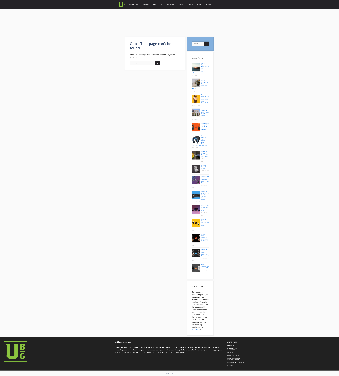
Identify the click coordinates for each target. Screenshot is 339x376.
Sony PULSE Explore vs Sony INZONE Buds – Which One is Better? (205, 222)
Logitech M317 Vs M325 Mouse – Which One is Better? (205, 154)
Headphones (158, 4)
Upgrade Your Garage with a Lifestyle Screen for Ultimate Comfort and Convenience (205, 113)
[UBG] (122, 4)
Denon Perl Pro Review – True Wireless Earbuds (205, 208)
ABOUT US (231, 345)
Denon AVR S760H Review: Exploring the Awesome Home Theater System (205, 195)
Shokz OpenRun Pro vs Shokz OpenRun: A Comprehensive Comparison (205, 180)
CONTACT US (232, 352)
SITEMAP (230, 366)
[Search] (157, 63)
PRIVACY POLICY (233, 359)
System (181, 4)
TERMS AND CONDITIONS (237, 362)
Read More (196, 330)
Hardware (170, 4)
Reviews (146, 4)
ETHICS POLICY (233, 355)
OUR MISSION (232, 349)
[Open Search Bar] (219, 4)
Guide (190, 4)
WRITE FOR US (232, 342)
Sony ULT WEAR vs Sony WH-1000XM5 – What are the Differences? (205, 126)
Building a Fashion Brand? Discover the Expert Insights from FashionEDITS (205, 99)
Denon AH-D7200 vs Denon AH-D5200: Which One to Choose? (205, 253)
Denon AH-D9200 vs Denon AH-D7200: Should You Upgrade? (204, 237)
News (199, 4)
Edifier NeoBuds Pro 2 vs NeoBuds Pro (205, 266)
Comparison (133, 4)
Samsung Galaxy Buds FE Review (205, 166)
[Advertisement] (169, 22)
